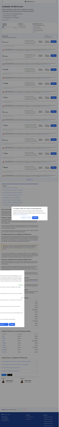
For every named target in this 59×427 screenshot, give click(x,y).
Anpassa (23, 217)
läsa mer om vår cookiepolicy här (21, 214)
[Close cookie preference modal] (23, 272)
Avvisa (29, 217)
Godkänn (35, 217)
